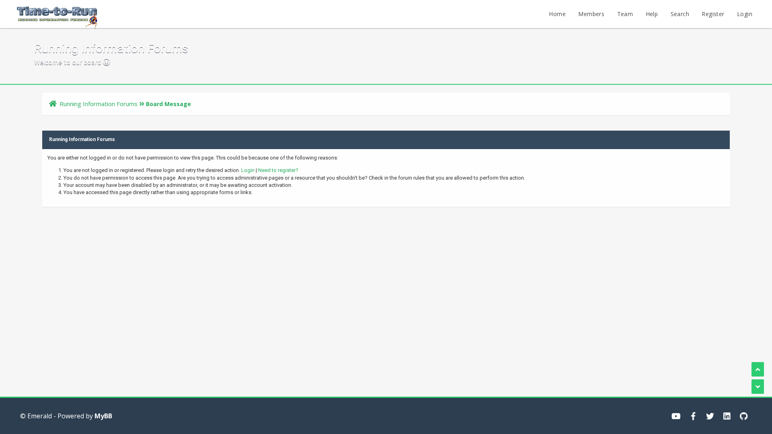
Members (591, 14)
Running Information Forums (99, 104)
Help (652, 14)
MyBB (103, 415)
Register (713, 14)
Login (744, 14)
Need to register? (278, 170)
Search (680, 14)
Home (557, 14)
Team (625, 14)
